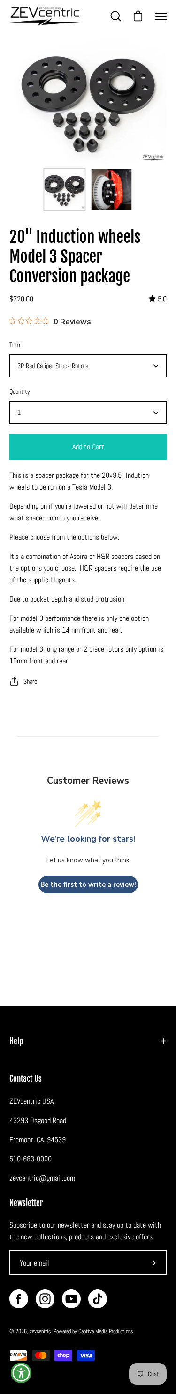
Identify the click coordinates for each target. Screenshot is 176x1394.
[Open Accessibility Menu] (21, 1373)
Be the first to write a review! (88, 884)
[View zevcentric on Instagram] (45, 1298)
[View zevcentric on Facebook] (18, 1298)
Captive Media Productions (105, 1331)
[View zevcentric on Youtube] (71, 1298)
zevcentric (40, 1331)
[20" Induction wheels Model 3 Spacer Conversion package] (64, 189)
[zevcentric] (44, 16)
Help (16, 1041)
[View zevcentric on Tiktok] (97, 1298)
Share (30, 681)
